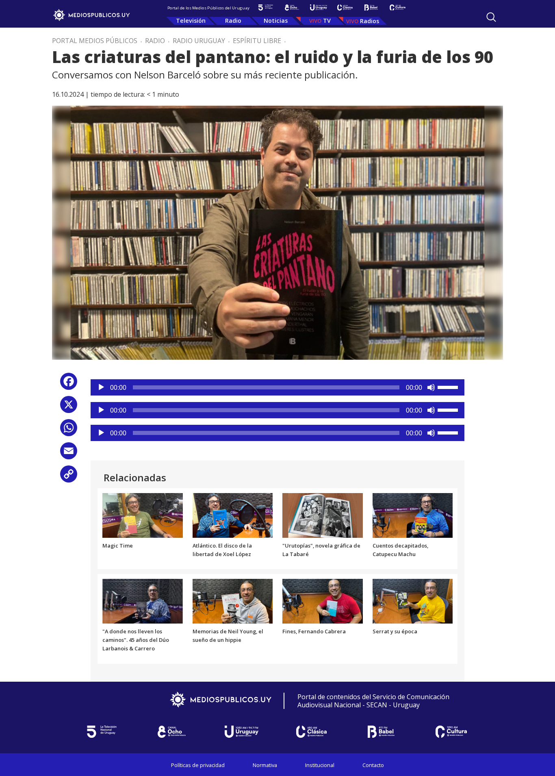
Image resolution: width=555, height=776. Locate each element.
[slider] (449, 386)
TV (327, 20)
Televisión (191, 20)
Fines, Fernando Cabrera (314, 631)
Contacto (373, 765)
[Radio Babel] (371, 7)
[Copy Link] (69, 477)
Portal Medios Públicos (94, 40)
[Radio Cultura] (397, 7)
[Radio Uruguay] (318, 7)
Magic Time (117, 545)
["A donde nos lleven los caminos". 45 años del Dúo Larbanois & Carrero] (142, 600)
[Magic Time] (142, 514)
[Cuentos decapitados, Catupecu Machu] (413, 514)
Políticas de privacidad (198, 765)
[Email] (69, 453)
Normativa (265, 765)
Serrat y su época (395, 631)
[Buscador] (491, 17)
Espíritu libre (257, 40)
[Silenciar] (431, 387)
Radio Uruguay (199, 40)
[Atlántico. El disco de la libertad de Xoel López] (233, 514)
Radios (369, 21)
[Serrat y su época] (413, 600)
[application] (277, 387)
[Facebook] (69, 384)
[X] (69, 407)
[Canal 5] (265, 7)
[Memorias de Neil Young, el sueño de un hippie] (233, 600)
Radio (233, 20)
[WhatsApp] (69, 430)
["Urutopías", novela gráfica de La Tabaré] (322, 514)
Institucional (319, 765)
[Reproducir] (101, 387)
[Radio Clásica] (345, 7)
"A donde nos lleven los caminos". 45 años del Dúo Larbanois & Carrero (135, 640)
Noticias (276, 20)
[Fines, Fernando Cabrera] (322, 600)
